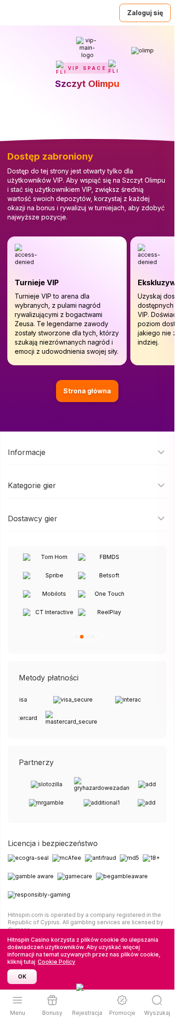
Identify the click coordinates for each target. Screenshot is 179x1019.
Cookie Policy (56, 961)
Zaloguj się (145, 13)
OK (22, 976)
